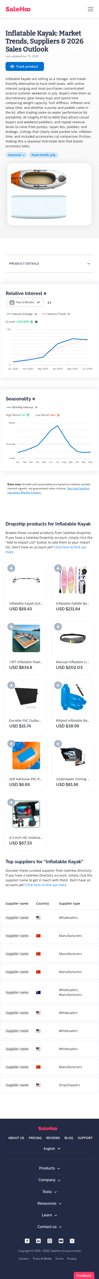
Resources (47, 1203)
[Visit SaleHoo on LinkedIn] (38, 1240)
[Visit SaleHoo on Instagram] (49, 1240)
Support (85, 1138)
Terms (59, 1258)
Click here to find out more (46, 885)
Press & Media (42, 1258)
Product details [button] (24, 263)
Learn (47, 1215)
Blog (68, 1138)
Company (46, 1180)
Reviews (53, 1138)
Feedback (84, 1275)
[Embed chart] (49, 302)
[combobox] (25, 302)
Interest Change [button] (22, 314)
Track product (27, 66)
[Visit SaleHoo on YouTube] (61, 1240)
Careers (24, 1258)
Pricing (35, 1138)
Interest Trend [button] (56, 314)
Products (47, 1168)
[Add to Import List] (11, 568)
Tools (47, 1192)
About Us (16, 1138)
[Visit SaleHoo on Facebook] (27, 1240)
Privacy (71, 1258)
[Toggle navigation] (90, 9)
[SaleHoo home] (47, 1128)
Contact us (47, 1227)
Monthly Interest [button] (22, 407)
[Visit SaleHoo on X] (72, 1240)
